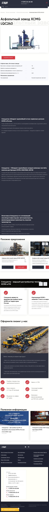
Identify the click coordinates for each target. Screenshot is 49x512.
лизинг (7, 267)
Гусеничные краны (38, 461)
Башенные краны (22, 462)
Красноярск (24, 3)
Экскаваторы (21, 457)
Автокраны (20, 455)
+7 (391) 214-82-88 (27, 2)
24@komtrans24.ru (12, 475)
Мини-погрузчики (5, 460)
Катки (19, 460)
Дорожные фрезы (38, 463)
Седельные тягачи (5, 457)
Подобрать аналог (8, 57)
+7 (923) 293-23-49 (13, 492)
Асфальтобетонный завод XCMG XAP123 (13, 258)
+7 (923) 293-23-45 (13, 496)
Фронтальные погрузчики (7, 452)
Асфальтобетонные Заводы (40, 452)
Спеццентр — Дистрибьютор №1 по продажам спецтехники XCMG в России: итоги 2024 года (13, 429)
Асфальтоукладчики (38, 458)
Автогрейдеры (21, 452)
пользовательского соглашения (17, 506)
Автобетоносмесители (6, 462)
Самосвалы (3, 455)
